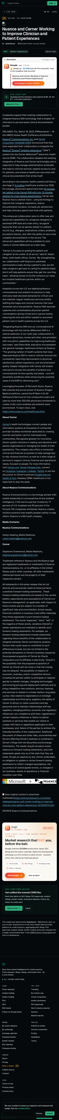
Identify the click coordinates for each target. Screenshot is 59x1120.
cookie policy (24, 1108)
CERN (15, 51)
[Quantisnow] (3, 3)
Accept (50, 1113)
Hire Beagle (13, 875)
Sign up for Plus (12, 104)
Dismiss (39, 1113)
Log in (27, 908)
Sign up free (12, 908)
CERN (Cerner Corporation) (41, 933)
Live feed (11, 12)
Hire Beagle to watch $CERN (27, 83)
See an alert (34, 875)
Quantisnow (26, 18)
